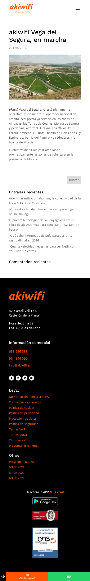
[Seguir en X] (18, 378)
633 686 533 (18, 351)
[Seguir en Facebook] (11, 378)
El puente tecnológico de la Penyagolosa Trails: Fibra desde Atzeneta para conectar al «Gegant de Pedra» (44, 224)
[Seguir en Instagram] (31, 378)
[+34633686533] (69, 576)
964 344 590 (18, 358)
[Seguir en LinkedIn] (24, 378)
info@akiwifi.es (20, 365)
